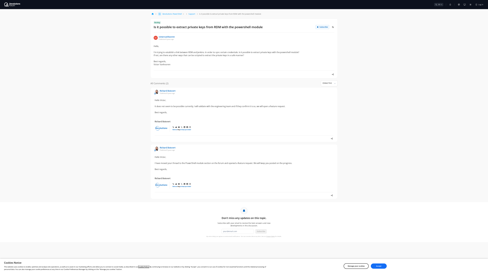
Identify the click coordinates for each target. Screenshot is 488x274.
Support (191, 14)
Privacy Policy (270, 236)
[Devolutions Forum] (12, 4)
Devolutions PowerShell (172, 14)
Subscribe (323, 27)
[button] (334, 83)
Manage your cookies (356, 266)
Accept (379, 266)
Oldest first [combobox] (327, 83)
